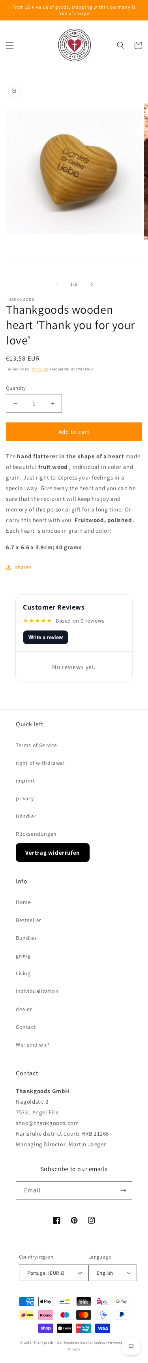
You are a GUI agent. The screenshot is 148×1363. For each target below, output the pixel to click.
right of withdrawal (40, 762)
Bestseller (28, 920)
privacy (25, 798)
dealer (24, 1009)
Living (23, 973)
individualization (37, 991)
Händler (26, 816)
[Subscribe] (123, 1190)
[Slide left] (57, 284)
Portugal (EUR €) (45, 1273)
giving (23, 955)
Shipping (40, 369)
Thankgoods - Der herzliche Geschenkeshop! (70, 1342)
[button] (10, 45)
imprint (25, 780)
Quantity (16, 388)
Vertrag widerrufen (52, 852)
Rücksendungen (36, 833)
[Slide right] (91, 284)
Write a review (45, 637)
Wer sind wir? (33, 1044)
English (105, 1273)
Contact (26, 1026)
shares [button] (23, 567)
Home (23, 902)
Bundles (26, 937)
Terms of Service (36, 745)
